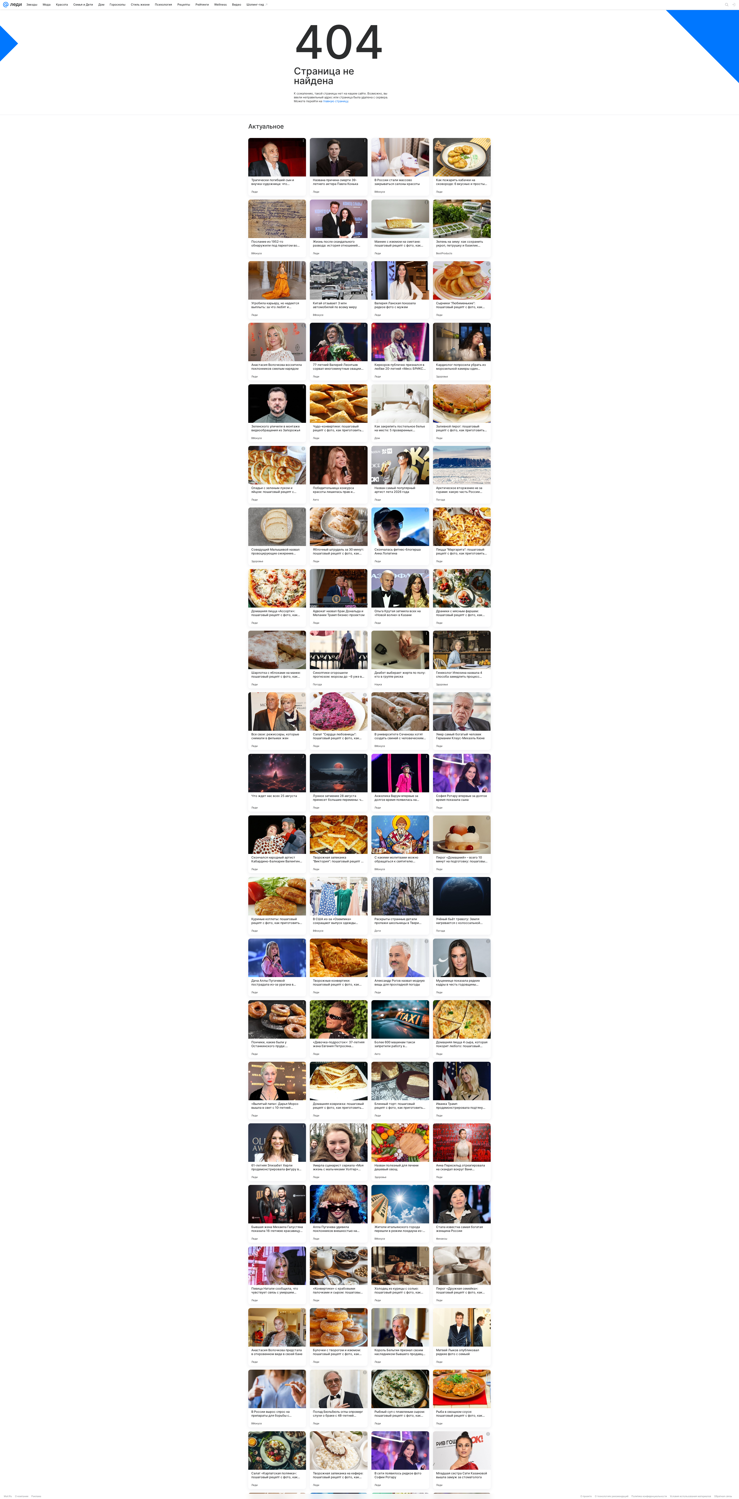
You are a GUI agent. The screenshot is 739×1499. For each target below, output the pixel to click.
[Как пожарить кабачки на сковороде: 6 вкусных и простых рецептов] (462, 167)
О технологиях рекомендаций (611, 1496)
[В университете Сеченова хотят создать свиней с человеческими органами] (400, 721)
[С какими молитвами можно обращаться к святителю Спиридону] (400, 844)
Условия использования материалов (690, 1496)
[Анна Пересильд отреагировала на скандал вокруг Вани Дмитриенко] (462, 1152)
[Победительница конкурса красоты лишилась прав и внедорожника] (339, 475)
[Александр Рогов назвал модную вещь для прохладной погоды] (400, 967)
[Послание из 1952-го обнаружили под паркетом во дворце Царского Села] (277, 228)
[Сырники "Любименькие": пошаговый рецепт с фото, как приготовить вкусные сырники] (462, 290)
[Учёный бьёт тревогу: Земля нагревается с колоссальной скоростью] (462, 906)
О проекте (586, 1496)
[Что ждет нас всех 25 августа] (277, 783)
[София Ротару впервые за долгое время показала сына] (462, 783)
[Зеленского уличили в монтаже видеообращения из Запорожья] (277, 413)
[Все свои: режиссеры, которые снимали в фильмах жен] (277, 721)
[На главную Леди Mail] (15, 4)
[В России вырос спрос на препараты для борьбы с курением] (277, 1398)
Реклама (36, 1496)
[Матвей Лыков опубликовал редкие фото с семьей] (462, 1337)
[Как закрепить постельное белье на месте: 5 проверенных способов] (400, 413)
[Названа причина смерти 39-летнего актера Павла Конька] (339, 167)
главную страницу (335, 101)
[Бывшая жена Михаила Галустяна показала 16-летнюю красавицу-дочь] (277, 1214)
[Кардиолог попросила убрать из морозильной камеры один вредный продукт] (462, 351)
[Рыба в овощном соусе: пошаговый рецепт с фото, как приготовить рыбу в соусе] (462, 1398)
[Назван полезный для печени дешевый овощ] (400, 1152)
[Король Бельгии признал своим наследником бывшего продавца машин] (400, 1337)
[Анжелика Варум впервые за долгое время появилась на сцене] (400, 783)
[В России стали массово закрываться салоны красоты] (400, 167)
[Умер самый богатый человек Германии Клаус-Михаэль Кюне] (462, 721)
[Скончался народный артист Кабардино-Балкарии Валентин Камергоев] (277, 844)
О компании (21, 1496)
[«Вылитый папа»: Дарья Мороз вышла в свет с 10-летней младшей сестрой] (277, 1090)
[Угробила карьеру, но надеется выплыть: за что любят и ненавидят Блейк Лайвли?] (277, 290)
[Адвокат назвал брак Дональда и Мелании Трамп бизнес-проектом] (339, 598)
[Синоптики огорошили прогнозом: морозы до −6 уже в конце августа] (339, 659)
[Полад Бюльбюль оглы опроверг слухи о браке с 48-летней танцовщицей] (339, 1398)
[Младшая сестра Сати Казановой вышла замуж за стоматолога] (462, 1460)
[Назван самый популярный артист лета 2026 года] (400, 475)
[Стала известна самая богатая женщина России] (462, 1214)
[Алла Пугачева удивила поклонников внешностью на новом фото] (339, 1214)
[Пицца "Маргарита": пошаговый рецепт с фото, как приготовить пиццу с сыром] (462, 536)
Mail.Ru (8, 1496)
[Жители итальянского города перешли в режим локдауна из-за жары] (400, 1214)
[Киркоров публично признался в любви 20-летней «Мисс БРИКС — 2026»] (400, 351)
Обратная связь (723, 1496)
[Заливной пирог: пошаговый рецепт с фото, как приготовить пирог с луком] (462, 413)
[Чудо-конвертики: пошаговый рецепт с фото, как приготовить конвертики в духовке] (339, 413)
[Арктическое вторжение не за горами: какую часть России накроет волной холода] (462, 475)
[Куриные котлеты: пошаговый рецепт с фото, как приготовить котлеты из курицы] (277, 906)
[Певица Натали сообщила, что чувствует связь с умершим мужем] (277, 1275)
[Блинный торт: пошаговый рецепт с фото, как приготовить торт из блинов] (400, 1090)
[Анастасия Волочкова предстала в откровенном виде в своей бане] (277, 1337)
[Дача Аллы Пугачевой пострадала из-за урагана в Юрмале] (277, 967)
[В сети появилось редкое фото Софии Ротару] (400, 1460)
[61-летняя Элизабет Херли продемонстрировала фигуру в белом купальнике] (277, 1152)
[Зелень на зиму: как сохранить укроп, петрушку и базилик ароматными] (462, 228)
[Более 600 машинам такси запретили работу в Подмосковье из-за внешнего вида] (400, 1029)
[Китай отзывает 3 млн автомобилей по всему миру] (339, 290)
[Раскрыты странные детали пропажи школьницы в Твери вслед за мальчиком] (400, 906)
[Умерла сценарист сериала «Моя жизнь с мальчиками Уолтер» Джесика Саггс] (339, 1152)
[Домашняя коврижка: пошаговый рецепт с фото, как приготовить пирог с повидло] (339, 1090)
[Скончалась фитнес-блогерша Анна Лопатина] (400, 536)
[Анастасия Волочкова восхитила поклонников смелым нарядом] (277, 351)
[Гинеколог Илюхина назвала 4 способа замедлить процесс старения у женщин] (462, 659)
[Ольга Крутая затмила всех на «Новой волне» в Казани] (400, 598)
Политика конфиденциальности (649, 1496)
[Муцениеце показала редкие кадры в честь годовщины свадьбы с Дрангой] (462, 967)
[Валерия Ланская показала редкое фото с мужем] (400, 290)
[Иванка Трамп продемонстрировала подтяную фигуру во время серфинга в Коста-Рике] (462, 1090)
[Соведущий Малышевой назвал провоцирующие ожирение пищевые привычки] (277, 536)
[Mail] (5, 4)
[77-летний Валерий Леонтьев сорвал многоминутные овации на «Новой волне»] (339, 351)
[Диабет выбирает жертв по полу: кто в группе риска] (400, 659)
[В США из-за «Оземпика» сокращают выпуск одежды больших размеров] (339, 906)
